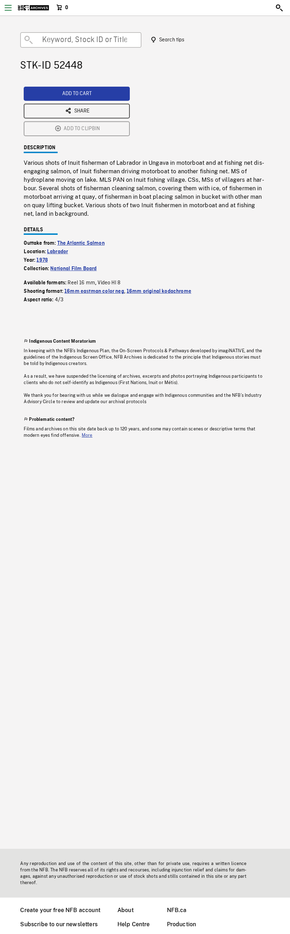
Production (181, 924)
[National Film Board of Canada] (33, 8)
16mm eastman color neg (94, 291)
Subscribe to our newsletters (58, 924)
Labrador (57, 252)
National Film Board (73, 269)
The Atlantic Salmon (81, 243)
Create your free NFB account (60, 910)
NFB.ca (177, 910)
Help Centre (133, 924)
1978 (42, 260)
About (125, 910)
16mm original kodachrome (159, 291)
